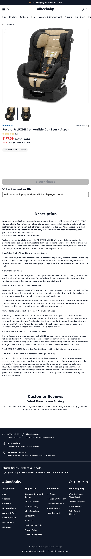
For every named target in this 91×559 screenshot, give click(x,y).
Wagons (68, 17)
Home (33, 17)
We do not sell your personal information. (45, 547)
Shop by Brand (9, 517)
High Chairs (80, 17)
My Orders (51, 494)
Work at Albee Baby (34, 525)
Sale (4, 17)
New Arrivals (8, 522)
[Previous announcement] (3, 2)
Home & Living (9, 508)
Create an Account (55, 503)
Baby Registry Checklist (75, 512)
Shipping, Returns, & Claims (34, 495)
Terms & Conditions (33, 534)
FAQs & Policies (32, 501)
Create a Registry (76, 501)
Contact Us (30, 516)
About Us (29, 520)
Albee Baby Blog (32, 511)
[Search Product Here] (8, 9)
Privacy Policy (31, 530)
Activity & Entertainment (50, 17)
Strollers (13, 17)
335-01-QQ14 (81, 125)
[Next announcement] (87, 2)
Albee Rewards (53, 508)
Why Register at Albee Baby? (76, 495)
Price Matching (31, 506)
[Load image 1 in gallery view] (10, 114)
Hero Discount (53, 513)
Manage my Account (56, 499)
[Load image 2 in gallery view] (26, 114)
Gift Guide (6, 527)
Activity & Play (9, 513)
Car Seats (23, 17)
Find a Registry (75, 506)
